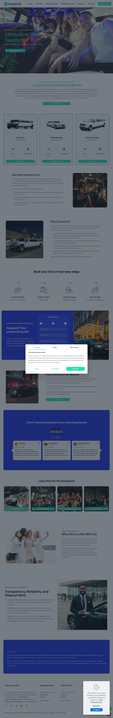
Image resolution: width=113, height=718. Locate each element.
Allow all (75, 369)
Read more (96, 706)
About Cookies (74, 347)
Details (55, 347)
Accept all (96, 710)
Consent (37, 347)
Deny (36, 369)
